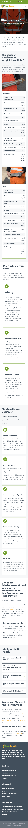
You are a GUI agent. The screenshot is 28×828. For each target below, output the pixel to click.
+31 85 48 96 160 (6, 1)
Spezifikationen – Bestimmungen (12, 809)
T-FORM (4, 778)
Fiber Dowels (8, 23)
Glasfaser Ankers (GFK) (9, 775)
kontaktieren (17, 733)
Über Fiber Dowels (8, 788)
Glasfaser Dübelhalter (9, 770)
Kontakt (4, 814)
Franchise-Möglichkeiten (9, 793)
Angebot (22, 720)
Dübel (12, 609)
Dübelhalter (19, 607)
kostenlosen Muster (8, 720)
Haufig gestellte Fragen (9, 811)
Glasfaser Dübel (7, 773)
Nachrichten (6, 796)
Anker (16, 714)
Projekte (5, 791)
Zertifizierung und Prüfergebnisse (12, 806)
